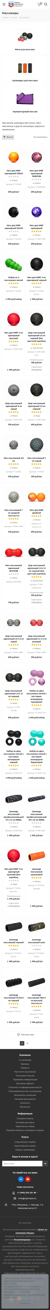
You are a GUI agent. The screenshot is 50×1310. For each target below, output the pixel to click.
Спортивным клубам (25, 1142)
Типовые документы (25, 1099)
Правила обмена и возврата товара (25, 1130)
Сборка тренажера (25, 1149)
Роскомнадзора (22, 1239)
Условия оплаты (25, 1118)
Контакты (25, 1103)
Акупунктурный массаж (25, 111)
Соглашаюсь (25, 1303)
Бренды (25, 1064)
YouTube (28, 1179)
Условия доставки (25, 1122)
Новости (25, 1067)
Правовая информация (25, 1079)
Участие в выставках (25, 1071)
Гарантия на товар (25, 1126)
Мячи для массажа (25, 49)
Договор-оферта (25, 1083)
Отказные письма (25, 1075)
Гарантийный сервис (25, 1145)
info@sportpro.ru (27, 1198)
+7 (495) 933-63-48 (26, 1192)
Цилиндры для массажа (25, 80)
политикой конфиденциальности (17, 1293)
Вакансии (25, 1106)
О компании (25, 1060)
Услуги (25, 1137)
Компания (25, 1055)
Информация (25, 1113)
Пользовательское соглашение (25, 1091)
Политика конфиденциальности (25, 1087)
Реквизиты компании (25, 1095)
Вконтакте (21, 1179)
